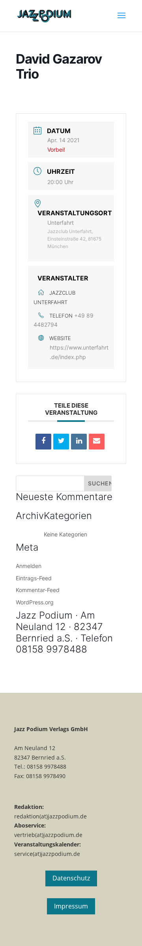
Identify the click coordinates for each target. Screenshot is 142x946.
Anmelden (28, 565)
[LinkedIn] (79, 441)
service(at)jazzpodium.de (47, 854)
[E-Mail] (97, 441)
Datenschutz (71, 878)
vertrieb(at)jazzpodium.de (48, 835)
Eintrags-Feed (34, 578)
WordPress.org (35, 602)
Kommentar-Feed (38, 590)
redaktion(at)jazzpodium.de (50, 816)
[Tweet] (61, 441)
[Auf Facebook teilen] (43, 441)
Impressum (71, 906)
